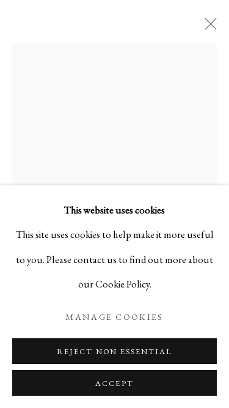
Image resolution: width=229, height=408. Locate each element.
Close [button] (207, 27)
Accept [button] (114, 383)
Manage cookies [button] (114, 316)
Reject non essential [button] (114, 351)
